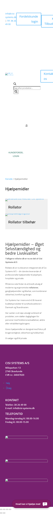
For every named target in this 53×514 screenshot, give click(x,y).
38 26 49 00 (20, 404)
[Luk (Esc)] (10, 509)
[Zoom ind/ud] (1, 509)
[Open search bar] (15, 84)
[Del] (7, 509)
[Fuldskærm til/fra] (4, 509)
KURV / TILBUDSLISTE (37, 154)
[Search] (16, 92)
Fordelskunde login (28, 18)
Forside (9, 179)
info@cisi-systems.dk (24, 408)
